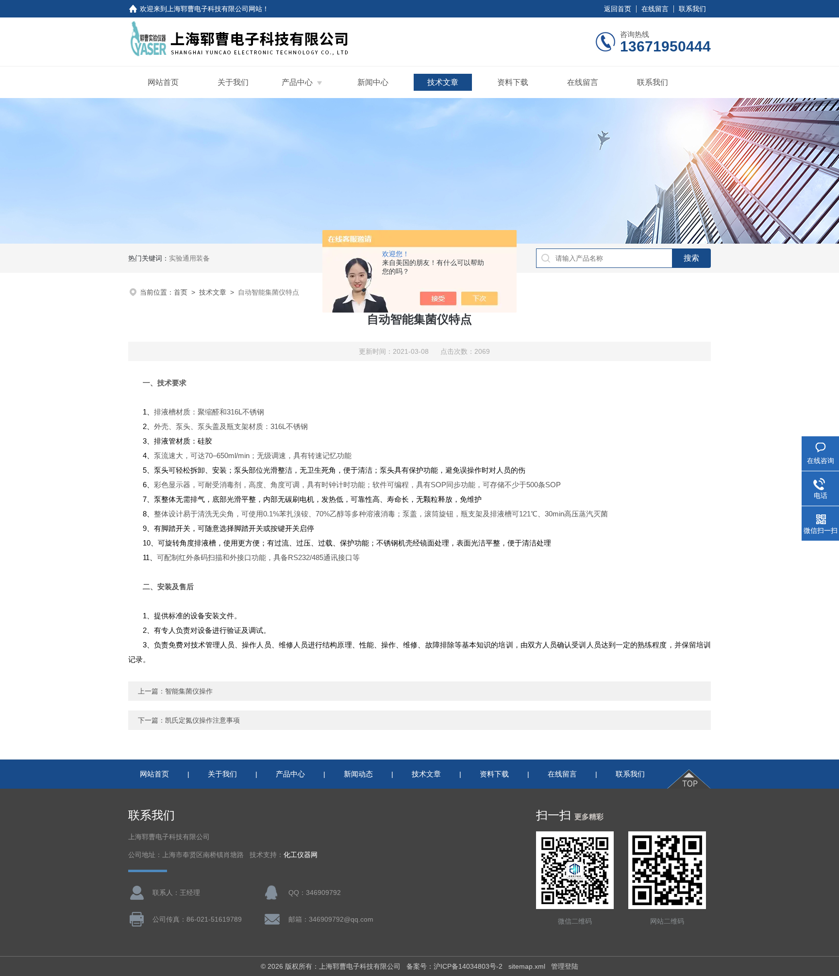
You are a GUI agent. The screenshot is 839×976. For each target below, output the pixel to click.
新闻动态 (358, 774)
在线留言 (655, 9)
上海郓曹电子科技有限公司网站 (214, 9)
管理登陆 (564, 966)
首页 (180, 292)
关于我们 (233, 82)
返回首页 (617, 9)
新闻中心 (372, 82)
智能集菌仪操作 (189, 691)
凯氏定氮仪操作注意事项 (202, 720)
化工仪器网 (301, 855)
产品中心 (297, 82)
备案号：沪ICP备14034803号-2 (454, 966)
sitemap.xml (526, 966)
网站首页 (163, 82)
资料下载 (512, 82)
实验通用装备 (189, 258)
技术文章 (442, 82)
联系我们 (692, 9)
